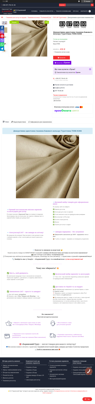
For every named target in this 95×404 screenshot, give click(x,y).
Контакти (84, 11)
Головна (34, 11)
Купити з (59, 63)
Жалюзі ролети (8, 378)
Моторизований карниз (58, 379)
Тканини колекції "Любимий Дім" (39, 17)
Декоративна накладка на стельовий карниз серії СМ (82, 373)
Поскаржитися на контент (62, 391)
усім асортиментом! (74, 259)
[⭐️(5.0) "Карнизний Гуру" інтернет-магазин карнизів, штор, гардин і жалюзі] (7, 11)
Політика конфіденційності (79, 391)
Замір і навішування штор (12, 370)
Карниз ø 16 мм (31, 367)
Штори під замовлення (11, 372)
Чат (88, 399)
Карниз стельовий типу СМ (82, 370)
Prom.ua (57, 389)
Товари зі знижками (63, 11)
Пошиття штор (8, 375)
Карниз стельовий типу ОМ (82, 367)
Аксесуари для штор (33, 380)
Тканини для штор (9, 380)
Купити (62, 58)
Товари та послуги (46, 11)
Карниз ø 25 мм (31, 372)
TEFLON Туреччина (59, 17)
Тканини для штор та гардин (16, 17)
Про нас (76, 11)
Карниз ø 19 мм (31, 370)
